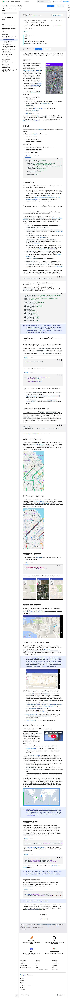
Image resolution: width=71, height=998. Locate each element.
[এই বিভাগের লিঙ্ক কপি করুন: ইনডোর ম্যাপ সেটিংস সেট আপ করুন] (50, 642)
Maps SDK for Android (16, 6)
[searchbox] (9, 13)
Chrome (22, 980)
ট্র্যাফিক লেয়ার (26, 121)
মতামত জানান (58, 26)
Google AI (22, 987)
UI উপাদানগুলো (38, 108)
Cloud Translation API (32, 16)
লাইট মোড (28, 113)
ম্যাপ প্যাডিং (35, 121)
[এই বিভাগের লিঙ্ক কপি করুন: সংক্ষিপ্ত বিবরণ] (35, 60)
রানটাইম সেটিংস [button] (36, 156)
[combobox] (44, 1)
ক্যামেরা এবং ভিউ (45, 103)
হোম (24, 20)
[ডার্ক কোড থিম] (59, 159)
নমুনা (15, 8)
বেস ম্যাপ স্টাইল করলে (31, 720)
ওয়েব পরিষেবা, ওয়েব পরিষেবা (42, 969)
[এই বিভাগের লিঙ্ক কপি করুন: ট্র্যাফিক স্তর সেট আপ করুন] (43, 439)
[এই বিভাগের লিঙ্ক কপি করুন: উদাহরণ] (30, 126)
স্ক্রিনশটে (41, 129)
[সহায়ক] (60, 21)
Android (4, 6)
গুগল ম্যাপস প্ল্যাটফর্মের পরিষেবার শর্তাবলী (36, 809)
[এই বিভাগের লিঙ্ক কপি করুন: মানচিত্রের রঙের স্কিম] (38, 822)
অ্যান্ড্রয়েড (39, 49)
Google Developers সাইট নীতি (53, 926)
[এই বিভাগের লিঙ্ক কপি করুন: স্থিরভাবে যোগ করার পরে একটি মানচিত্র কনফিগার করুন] (24, 208)
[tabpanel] (43, 168)
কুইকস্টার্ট (48, 195)
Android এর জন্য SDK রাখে (25, 967)
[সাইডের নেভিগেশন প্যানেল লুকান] (16, 995)
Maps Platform (15, 2)
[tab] (27, 156)
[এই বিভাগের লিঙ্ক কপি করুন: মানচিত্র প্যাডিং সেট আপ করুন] (45, 725)
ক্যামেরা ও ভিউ (59, 231)
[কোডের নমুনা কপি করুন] (62, 159)
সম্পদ (20, 8)
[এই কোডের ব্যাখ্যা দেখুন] (57, 159)
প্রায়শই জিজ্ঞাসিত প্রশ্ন (24, 963)
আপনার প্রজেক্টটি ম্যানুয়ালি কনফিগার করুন (44, 197)
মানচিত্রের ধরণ (29, 105)
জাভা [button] (31, 357)
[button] (9, 36)
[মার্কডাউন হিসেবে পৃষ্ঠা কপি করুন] (29, 28)
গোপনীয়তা (27, 995)
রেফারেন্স (10, 8)
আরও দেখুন (26, 1)
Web (37, 967)
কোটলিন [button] (26, 357)
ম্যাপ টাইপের (47, 649)
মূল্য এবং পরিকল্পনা (55, 963)
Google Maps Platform (35, 20)
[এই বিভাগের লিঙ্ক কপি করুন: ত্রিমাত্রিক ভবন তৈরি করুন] (42, 605)
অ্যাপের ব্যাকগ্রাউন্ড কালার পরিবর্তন (33, 909)
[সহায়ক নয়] (62, 21)
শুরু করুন (51, 6)
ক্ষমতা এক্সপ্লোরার (23, 965)
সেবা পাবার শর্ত (55, 969)
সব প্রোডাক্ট (22, 989)
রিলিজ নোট (25, 31)
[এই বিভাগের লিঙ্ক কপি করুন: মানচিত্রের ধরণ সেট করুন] (42, 554)
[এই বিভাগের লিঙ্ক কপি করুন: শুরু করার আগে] (35, 182)
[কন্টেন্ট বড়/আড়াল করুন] (33, 35)
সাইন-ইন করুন (66, 1)
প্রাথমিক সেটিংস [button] (27, 156)
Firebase (22, 982)
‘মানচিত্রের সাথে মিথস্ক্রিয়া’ (40, 712)
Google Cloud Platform (25, 985)
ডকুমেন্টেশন (44, 20)
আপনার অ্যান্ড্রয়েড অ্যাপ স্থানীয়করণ (31, 434)
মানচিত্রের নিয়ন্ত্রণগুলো (31, 748)
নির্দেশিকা (3, 8)
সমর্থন (53, 967)
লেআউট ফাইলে (34, 134)
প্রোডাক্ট (27, 20)
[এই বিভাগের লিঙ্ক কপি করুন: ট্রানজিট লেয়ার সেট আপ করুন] (45, 496)
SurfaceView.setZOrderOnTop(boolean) (45, 249)
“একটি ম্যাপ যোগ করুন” (34, 93)
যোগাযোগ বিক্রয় (60, 6)
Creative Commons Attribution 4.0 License (46, 924)
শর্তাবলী (22, 995)
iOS (37, 965)
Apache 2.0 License (28, 926)
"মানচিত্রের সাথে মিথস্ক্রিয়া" (48, 706)
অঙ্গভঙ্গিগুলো (35, 110)
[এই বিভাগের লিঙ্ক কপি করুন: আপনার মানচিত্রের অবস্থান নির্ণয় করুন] (50, 409)
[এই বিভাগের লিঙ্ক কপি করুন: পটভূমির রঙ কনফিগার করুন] (41, 880)
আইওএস (47, 49)
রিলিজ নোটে (44, 666)
